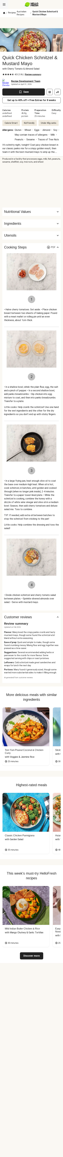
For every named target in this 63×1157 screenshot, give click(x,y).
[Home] (4, 13)
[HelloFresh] (31, 4)
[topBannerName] (31, 22)
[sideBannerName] (31, 185)
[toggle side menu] (4, 4)
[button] (31, 223)
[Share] (58, 92)
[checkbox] (3, 74)
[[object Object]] (50, 92)
